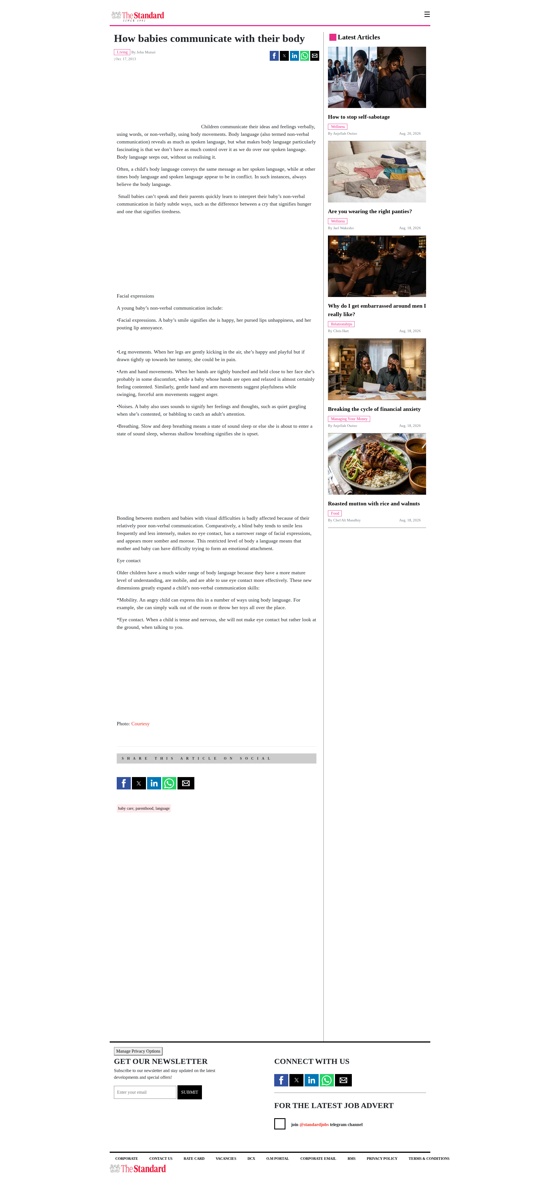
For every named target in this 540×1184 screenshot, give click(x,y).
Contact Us (160, 1158)
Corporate (126, 1158)
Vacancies (226, 1158)
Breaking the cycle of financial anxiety (374, 409)
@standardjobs (313, 1124)
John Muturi (146, 52)
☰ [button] (427, 14)
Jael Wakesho (343, 228)
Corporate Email (318, 1158)
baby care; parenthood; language (144, 808)
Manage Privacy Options (138, 1051)
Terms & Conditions (429, 1158)
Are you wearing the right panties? (370, 211)
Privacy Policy (382, 1158)
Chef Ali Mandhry (347, 520)
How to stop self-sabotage (359, 117)
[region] (159, 255)
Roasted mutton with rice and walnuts (374, 503)
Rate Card (194, 1158)
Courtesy (140, 723)
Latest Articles (359, 37)
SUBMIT (189, 1092)
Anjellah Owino (345, 134)
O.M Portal (277, 1158)
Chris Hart (341, 331)
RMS (352, 1158)
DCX (251, 1158)
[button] (274, 56)
